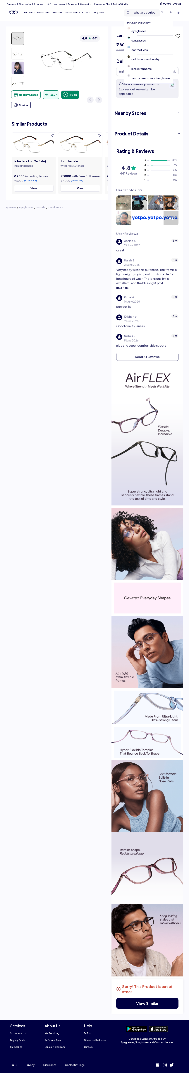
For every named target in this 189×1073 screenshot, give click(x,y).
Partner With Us (120, 4)
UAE (49, 4)
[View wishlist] (161, 13)
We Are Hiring (52, 1033)
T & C (13, 1065)
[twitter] (171, 1065)
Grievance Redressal (95, 1040)
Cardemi (88, 1047)
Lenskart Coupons (55, 1047)
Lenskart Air (56, 207)
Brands (41, 207)
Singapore (39, 4)
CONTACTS (57, 13)
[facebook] (157, 1065)
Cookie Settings (75, 1065)
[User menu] (178, 12)
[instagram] (164, 1065)
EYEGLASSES (29, 13)
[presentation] (147, 382)
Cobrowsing (85, 4)
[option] (150, 31)
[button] (177, 36)
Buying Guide (17, 1040)
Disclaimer (49, 1065)
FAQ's (87, 1033)
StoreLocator (25, 4)
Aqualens (72, 4)
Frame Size (16, 1047)
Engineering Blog (102, 4)
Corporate (11, 4)
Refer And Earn (53, 1040)
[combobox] (139, 12)
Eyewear (11, 207)
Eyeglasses (26, 207)
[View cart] (170, 13)
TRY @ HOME (98, 13)
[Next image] (98, 100)
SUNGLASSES (43, 13)
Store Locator (18, 1033)
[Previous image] (90, 100)
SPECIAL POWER (72, 13)
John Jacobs (59, 4)
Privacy (30, 1065)
